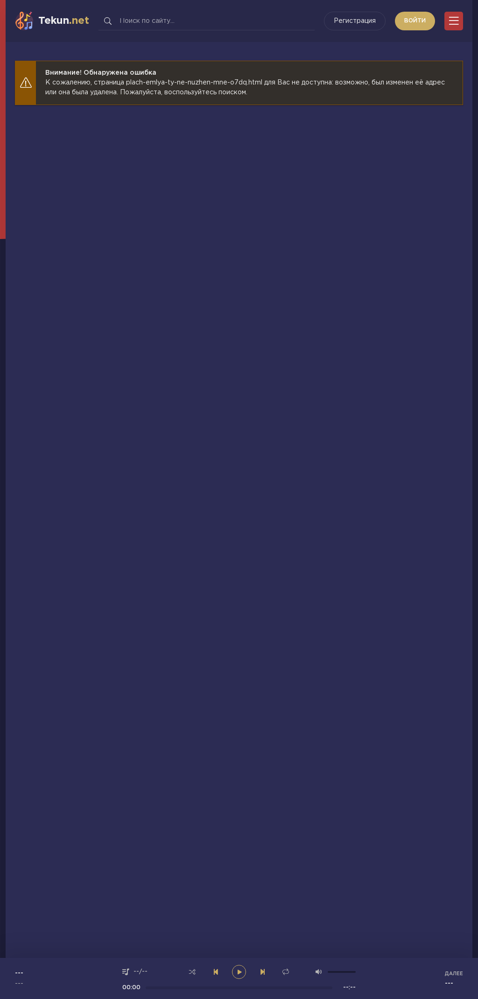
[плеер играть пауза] (239, 972)
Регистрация (355, 21)
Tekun (63, 21)
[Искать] (107, 21)
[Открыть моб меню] (453, 21)
